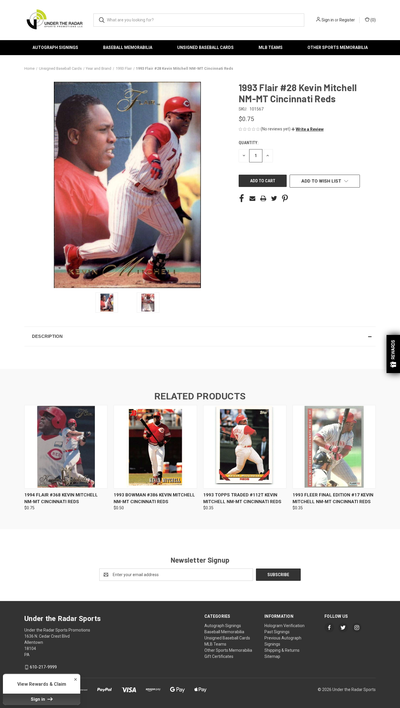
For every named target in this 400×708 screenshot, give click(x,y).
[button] (307, 129)
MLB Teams (271, 47)
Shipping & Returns (282, 650)
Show (393, 354)
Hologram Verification (284, 625)
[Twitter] (274, 198)
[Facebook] (242, 198)
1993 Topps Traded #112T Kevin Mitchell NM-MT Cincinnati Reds (242, 498)
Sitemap (272, 656)
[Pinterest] (285, 198)
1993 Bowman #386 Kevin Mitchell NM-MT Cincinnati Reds (154, 498)
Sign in (328, 20)
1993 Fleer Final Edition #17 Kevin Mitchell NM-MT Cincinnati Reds (333, 498)
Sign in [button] (38, 699)
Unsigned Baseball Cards (205, 47)
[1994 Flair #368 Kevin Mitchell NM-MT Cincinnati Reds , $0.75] (65, 446)
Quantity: (248, 142)
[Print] (263, 198)
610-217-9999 (43, 667)
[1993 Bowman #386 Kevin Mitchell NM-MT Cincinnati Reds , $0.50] (155, 446)
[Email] (252, 198)
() (373, 20)
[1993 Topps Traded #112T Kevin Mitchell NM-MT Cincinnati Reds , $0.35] (244, 446)
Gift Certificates (218, 656)
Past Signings (277, 631)
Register (347, 20)
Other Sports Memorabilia (337, 47)
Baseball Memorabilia (127, 47)
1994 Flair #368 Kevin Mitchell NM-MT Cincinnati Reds (61, 498)
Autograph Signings (55, 47)
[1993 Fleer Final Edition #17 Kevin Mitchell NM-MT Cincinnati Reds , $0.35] (334, 446)
